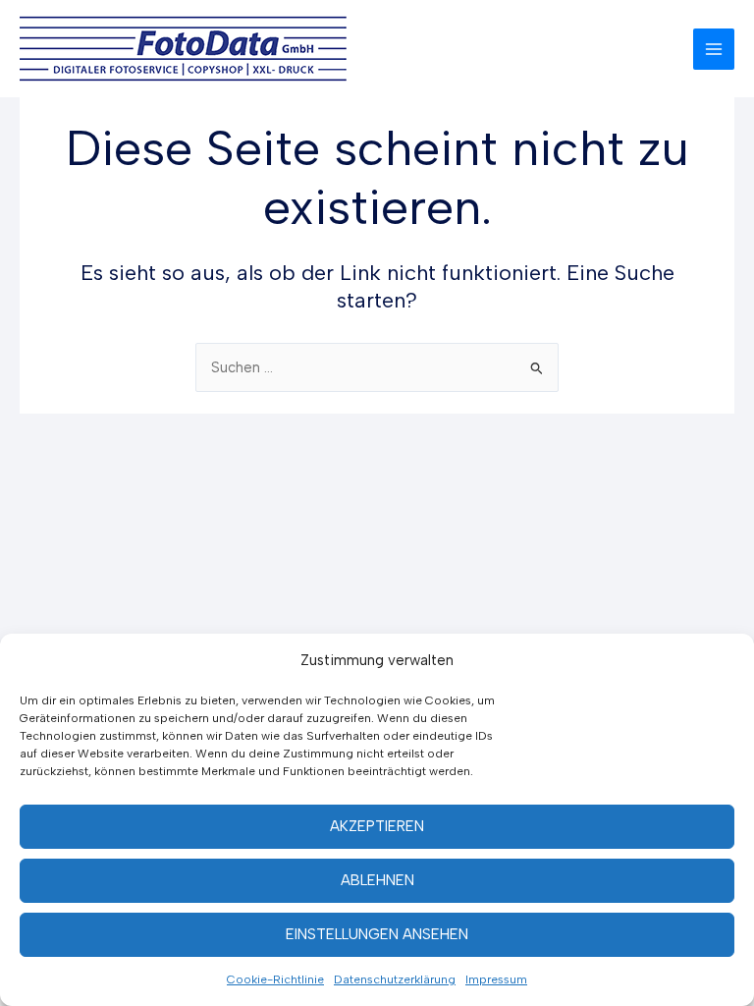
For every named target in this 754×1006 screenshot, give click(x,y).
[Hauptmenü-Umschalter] (713, 49)
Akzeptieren (377, 826)
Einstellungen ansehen (377, 934)
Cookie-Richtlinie (275, 979)
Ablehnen (377, 880)
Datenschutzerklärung (395, 979)
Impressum (496, 979)
